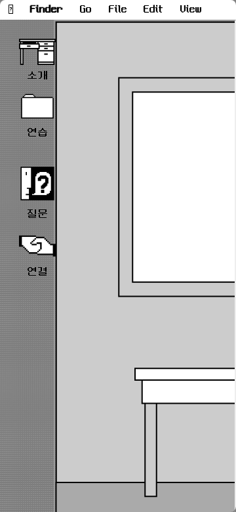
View (191, 9)
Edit (153, 9)
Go (86, 9)
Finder (46, 9)
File (118, 9)
